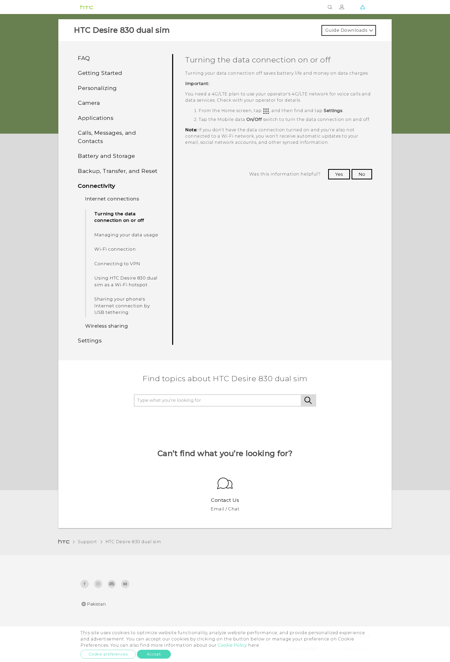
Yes (339, 174)
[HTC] (86, 7)
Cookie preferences (108, 654)
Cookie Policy (232, 645)
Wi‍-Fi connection (115, 249)
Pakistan (96, 604)
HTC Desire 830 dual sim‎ (133, 541)
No (362, 174)
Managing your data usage (126, 234)
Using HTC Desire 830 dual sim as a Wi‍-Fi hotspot (126, 281)
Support (87, 541)
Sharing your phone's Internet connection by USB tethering (122, 305)
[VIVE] (362, 7)
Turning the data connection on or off (119, 217)
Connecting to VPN (117, 263)
